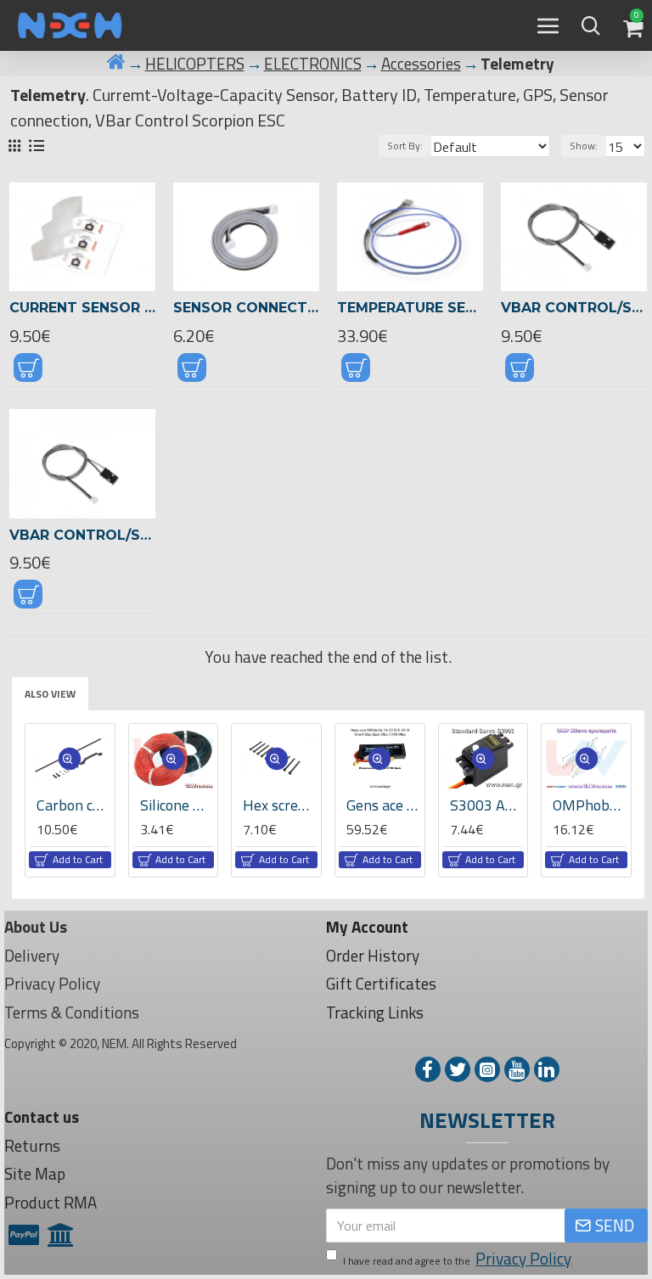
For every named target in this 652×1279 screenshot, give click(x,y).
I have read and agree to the (457, 1259)
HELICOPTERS (194, 64)
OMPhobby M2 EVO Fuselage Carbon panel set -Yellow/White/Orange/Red (590, 805)
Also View (50, 694)
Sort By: (405, 145)
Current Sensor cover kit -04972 (82, 308)
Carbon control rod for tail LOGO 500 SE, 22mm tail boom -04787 (73, 805)
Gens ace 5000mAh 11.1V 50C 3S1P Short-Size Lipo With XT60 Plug (383, 805)
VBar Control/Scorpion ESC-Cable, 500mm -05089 (82, 535)
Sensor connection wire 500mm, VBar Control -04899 (246, 308)
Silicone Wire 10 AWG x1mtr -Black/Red (177, 805)
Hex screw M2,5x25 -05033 (280, 805)
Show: (584, 145)
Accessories (421, 64)
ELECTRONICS (313, 64)
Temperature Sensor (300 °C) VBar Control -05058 (410, 308)
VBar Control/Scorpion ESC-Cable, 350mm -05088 (574, 308)
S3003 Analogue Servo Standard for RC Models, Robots (487, 805)
